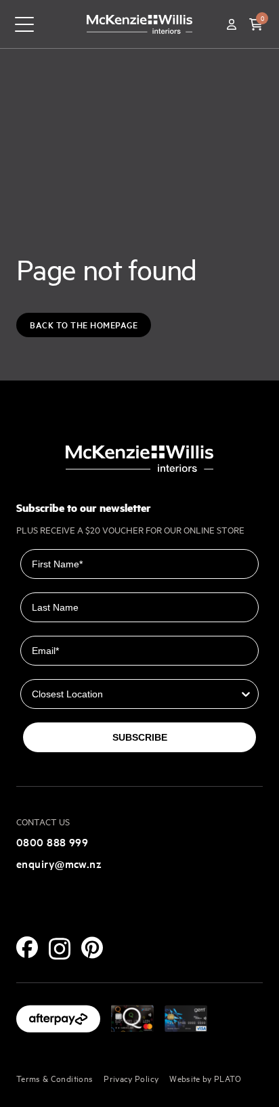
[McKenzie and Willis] (139, 24)
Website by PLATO (205, 1078)
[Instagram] (59, 948)
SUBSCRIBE (139, 737)
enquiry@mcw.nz (59, 863)
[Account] (231, 24)
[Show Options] (246, 694)
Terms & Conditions (54, 1078)
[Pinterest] (92, 947)
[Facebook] (27, 947)
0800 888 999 (52, 841)
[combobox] (135, 694)
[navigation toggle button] (24, 24)
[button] (256, 24)
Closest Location (60, 669)
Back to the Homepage (83, 324)
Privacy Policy (131, 1078)
